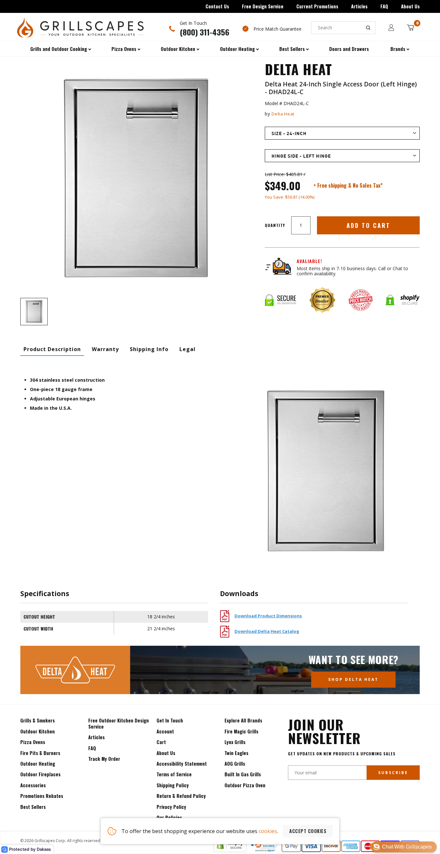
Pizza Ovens (32, 742)
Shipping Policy (173, 785)
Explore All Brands (243, 720)
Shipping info (149, 349)
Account (165, 731)
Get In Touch (170, 720)
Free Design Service (262, 6)
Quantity (275, 225)
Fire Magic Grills (241, 731)
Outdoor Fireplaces (40, 774)
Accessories (33, 785)
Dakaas (44, 849)
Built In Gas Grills (243, 774)
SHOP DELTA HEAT (353, 679)
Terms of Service (174, 774)
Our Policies (169, 817)
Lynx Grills (235, 742)
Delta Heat (283, 114)
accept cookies (307, 831)
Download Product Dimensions (268, 616)
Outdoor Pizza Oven (245, 785)
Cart (161, 742)
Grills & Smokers (37, 720)
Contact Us (217, 6)
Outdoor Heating (37, 763)
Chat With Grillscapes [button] (407, 846)
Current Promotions (317, 6)
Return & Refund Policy (181, 795)
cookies (268, 831)
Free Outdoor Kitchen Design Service (118, 723)
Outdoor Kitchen (37, 731)
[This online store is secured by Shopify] (230, 850)
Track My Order (104, 758)
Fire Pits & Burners (40, 753)
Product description (52, 349)
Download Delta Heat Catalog (266, 631)
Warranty (105, 349)
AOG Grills (235, 763)
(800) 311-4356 (204, 32)
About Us (410, 6)
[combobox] (343, 27)
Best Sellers (33, 806)
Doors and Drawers (349, 48)
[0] (410, 28)
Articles (359, 6)
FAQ (384, 6)
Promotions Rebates (41, 795)
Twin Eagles (236, 753)
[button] (404, 846)
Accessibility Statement (182, 763)
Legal (187, 349)
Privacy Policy (171, 806)
